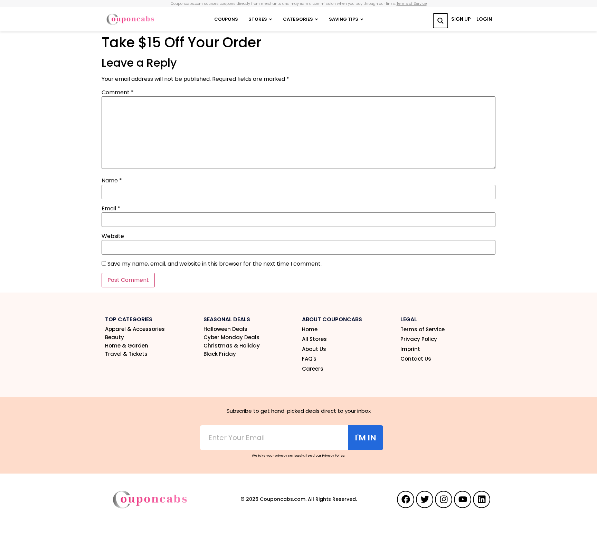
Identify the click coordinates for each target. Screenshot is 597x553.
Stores (257, 19)
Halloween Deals (225, 329)
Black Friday (219, 354)
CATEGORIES (298, 19)
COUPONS (226, 19)
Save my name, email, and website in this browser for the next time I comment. (214, 264)
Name (112, 180)
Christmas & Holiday (231, 345)
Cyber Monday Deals (231, 337)
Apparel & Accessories (135, 329)
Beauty (114, 337)
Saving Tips (343, 19)
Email (111, 208)
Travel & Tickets (126, 354)
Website (113, 236)
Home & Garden (126, 345)
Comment (118, 92)
